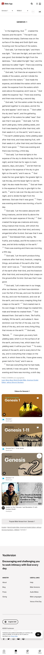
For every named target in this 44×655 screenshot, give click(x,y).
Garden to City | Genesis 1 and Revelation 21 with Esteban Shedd (21, 508)
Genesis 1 (5, 10)
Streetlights (9, 511)
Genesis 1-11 (11, 478)
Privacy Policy (14, 636)
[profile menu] (38, 4)
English (4, 527)
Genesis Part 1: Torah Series (16, 448)
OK (38, 634)
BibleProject (9, 421)
